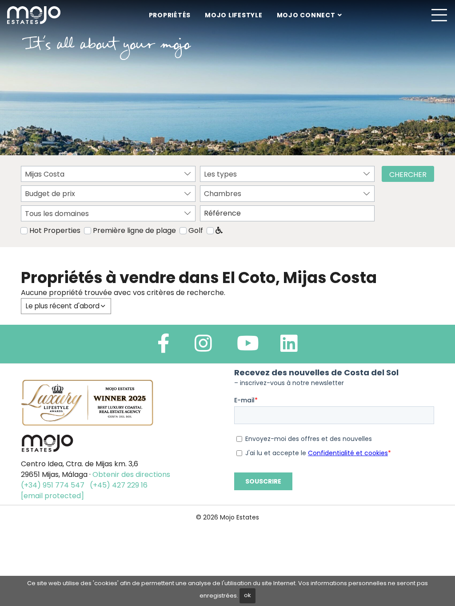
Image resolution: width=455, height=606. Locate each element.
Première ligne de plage (134, 230)
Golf (195, 230)
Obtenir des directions (131, 474)
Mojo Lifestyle (234, 15)
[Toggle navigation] (439, 15)
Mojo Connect (306, 15)
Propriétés (170, 15)
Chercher (408, 174)
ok (247, 595)
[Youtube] (248, 347)
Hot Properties (54, 230)
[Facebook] (163, 347)
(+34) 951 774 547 (52, 485)
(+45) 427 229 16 (119, 485)
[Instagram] (203, 347)
